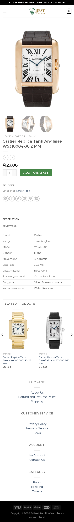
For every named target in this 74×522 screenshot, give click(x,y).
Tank (32, 136)
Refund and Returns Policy (37, 397)
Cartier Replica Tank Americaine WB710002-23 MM (54, 360)
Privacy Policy (37, 424)
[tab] (37, 219)
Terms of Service (37, 428)
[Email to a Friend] (24, 198)
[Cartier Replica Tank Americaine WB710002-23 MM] (55, 330)
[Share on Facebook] (12, 198)
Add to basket (36, 172)
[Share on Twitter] (18, 198)
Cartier (19, 136)
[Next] (66, 68)
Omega (37, 491)
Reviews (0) (10, 226)
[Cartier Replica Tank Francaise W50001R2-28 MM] (19, 330)
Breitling (37, 487)
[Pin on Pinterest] (30, 198)
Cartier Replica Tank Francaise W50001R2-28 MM (17, 360)
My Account (37, 455)
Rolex (37, 482)
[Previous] (8, 68)
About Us (37, 392)
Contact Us (37, 459)
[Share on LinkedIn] (37, 198)
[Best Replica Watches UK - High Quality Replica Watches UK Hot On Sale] (37, 11)
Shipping (37, 401)
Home (7, 136)
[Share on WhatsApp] (6, 198)
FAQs (37, 432)
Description (11, 219)
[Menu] (5, 11)
